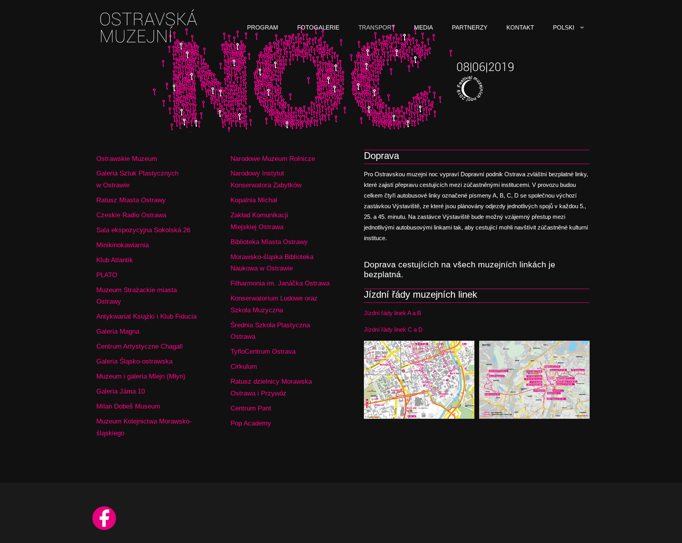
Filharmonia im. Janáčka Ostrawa (280, 283)
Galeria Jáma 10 (120, 391)
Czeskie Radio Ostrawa (131, 214)
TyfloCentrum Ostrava (263, 351)
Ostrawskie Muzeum (126, 158)
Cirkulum (243, 366)
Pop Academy (250, 423)
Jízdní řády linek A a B (392, 313)
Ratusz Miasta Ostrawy (131, 199)
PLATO (106, 274)
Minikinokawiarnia (122, 244)
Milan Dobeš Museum (128, 406)
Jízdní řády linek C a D (393, 329)
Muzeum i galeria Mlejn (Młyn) (140, 376)
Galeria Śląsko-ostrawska (134, 361)
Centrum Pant (250, 408)
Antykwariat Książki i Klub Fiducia (146, 316)
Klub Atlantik (114, 259)
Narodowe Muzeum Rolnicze (272, 158)
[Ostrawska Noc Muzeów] (150, 27)
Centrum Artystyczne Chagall (139, 346)
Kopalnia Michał (253, 199)
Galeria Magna (117, 331)
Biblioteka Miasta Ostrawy (269, 241)
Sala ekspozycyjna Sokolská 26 (143, 229)
